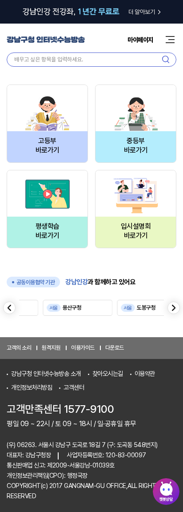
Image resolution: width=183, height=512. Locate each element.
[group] (76, 308)
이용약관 (145, 373)
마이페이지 (140, 40)
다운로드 (114, 347)
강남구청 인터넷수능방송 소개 (46, 373)
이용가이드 (83, 347)
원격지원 (51, 347)
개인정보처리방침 (31, 387)
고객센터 (74, 387)
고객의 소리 (19, 347)
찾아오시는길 (107, 373)
